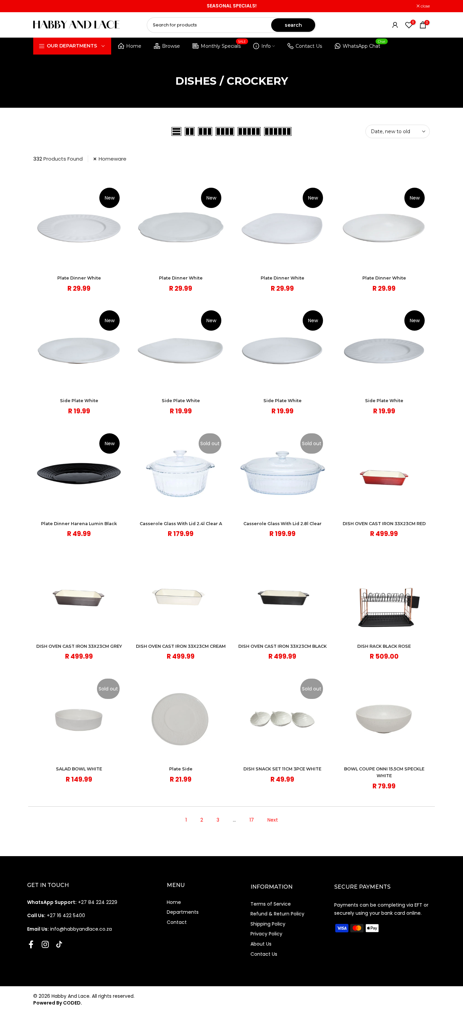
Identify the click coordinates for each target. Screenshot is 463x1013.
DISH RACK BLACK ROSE (384, 646)
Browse (171, 46)
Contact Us (309, 46)
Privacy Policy (266, 933)
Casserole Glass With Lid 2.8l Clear (282, 523)
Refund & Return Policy (277, 913)
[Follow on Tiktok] (59, 944)
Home (133, 46)
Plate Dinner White (79, 278)
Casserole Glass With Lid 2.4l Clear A (181, 523)
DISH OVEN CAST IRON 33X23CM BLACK (282, 646)
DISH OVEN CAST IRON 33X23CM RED (384, 523)
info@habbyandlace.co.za (69, 929)
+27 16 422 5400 (56, 915)
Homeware (112, 158)
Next (272, 819)
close (41, 6)
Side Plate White (79, 400)
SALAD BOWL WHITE (79, 768)
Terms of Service (270, 904)
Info (266, 46)
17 (251, 819)
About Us (260, 943)
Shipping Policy (267, 924)
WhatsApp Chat (364, 45)
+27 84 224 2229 (72, 902)
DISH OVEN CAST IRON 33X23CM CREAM (181, 646)
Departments (183, 912)
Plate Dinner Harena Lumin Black (79, 523)
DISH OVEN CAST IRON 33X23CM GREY (79, 646)
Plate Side (181, 768)
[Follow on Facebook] (31, 944)
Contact (177, 922)
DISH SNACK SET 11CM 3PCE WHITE (282, 768)
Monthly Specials (223, 45)
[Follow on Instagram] (45, 944)
